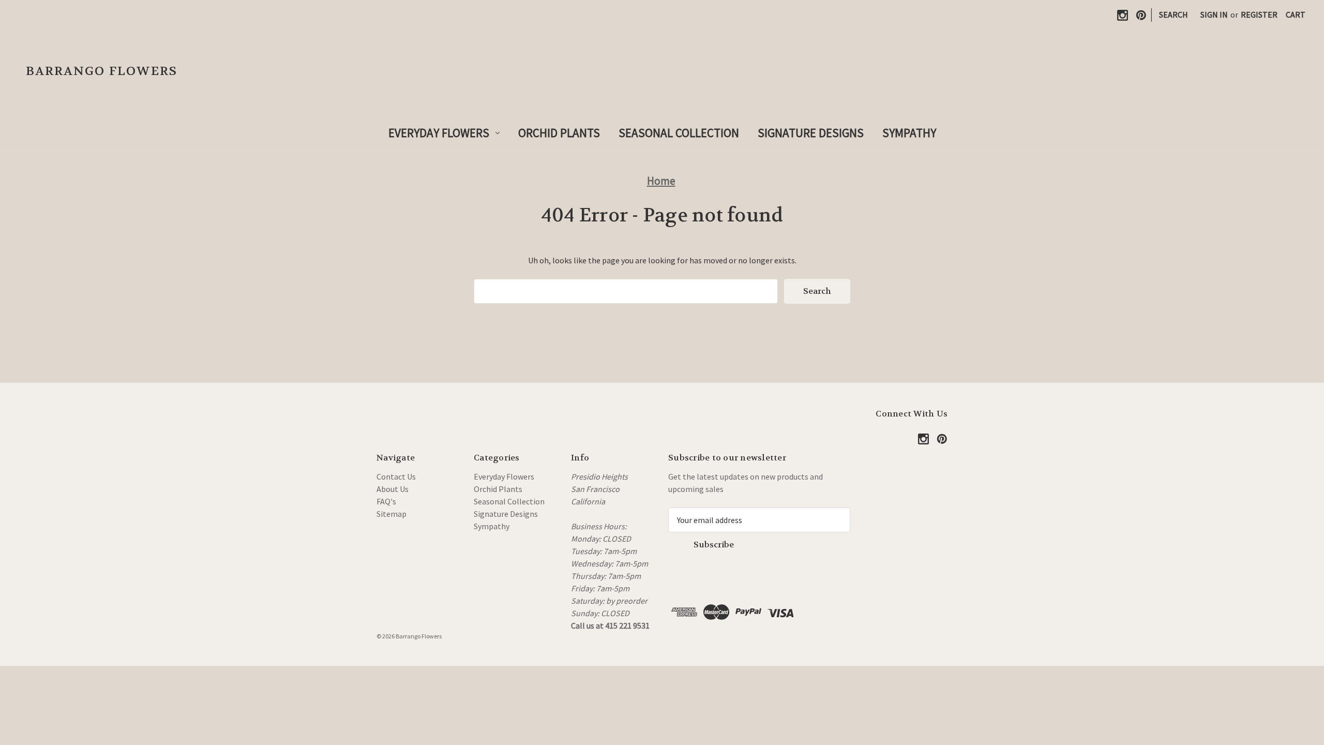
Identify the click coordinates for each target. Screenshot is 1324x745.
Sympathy (909, 132)
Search (1173, 14)
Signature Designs (811, 132)
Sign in (1214, 14)
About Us (393, 489)
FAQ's (386, 501)
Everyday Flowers (438, 132)
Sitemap (392, 514)
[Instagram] (1122, 15)
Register (1259, 14)
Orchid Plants (559, 132)
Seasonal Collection (679, 132)
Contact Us (396, 476)
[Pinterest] (1141, 15)
